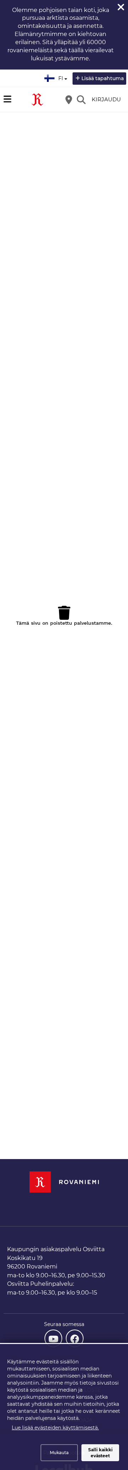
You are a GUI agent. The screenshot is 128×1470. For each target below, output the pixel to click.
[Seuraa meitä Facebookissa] (75, 1338)
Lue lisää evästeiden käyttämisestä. (55, 1427)
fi (62, 76)
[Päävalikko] (7, 99)
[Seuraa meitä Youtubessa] (53, 1338)
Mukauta (59, 1452)
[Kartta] (69, 99)
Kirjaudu (106, 99)
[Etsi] (81, 99)
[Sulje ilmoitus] (121, 7)
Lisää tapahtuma (102, 78)
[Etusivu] (37, 99)
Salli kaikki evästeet (100, 1452)
